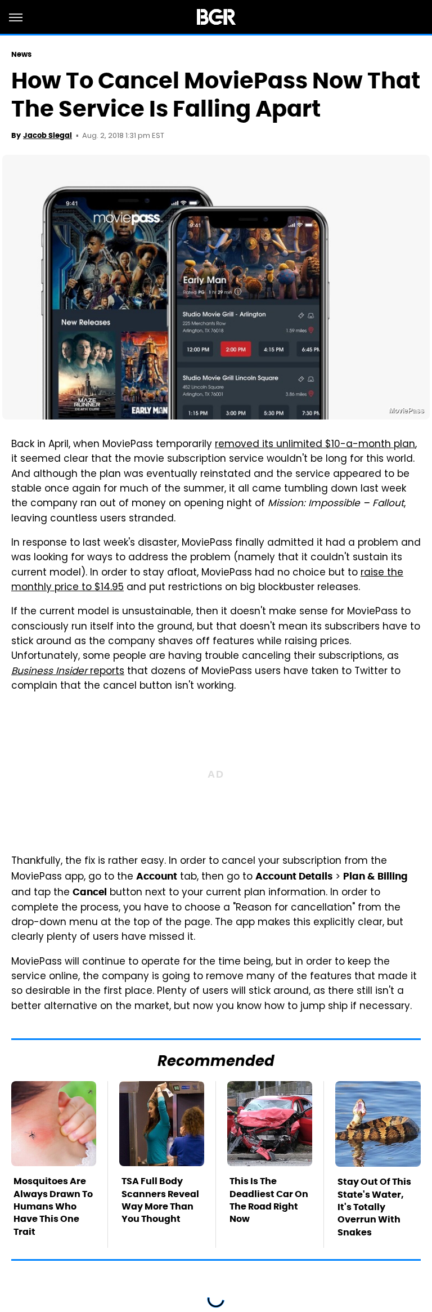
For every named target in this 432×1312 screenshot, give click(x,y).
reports (67, 672)
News (21, 54)
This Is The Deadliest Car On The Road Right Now (269, 1200)
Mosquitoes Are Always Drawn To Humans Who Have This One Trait (53, 1206)
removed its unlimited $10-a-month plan (315, 445)
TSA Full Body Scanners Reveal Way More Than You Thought (160, 1200)
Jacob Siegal (47, 135)
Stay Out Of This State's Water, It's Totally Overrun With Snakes (374, 1207)
